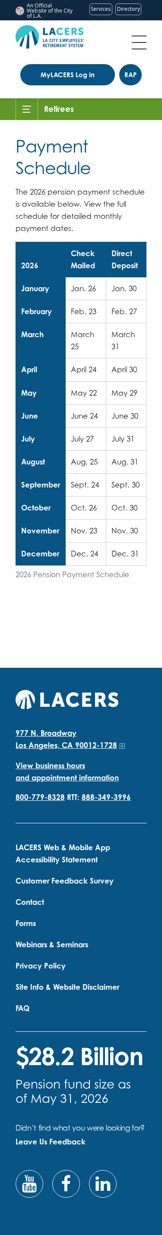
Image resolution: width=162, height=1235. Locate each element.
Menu (139, 42)
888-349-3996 (106, 797)
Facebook (66, 1184)
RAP (130, 75)
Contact (30, 902)
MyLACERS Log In (68, 75)
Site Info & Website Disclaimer (67, 986)
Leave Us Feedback (51, 1141)
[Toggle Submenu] (27, 109)
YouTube (29, 1184)
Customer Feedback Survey (65, 880)
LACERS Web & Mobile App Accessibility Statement (63, 853)
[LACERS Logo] (50, 37)
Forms (26, 923)
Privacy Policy (41, 965)
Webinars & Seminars (52, 944)
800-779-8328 (40, 797)
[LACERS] (67, 698)
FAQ (22, 1008)
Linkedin (103, 1184)
